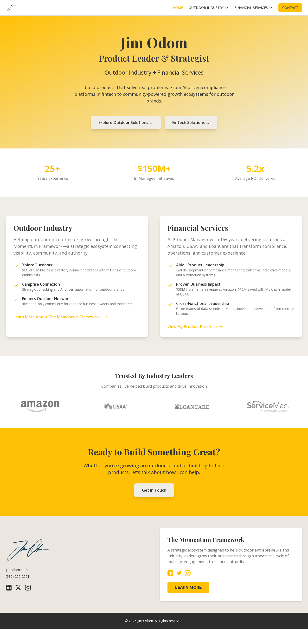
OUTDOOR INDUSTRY (206, 7)
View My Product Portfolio (192, 326)
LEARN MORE (188, 587)
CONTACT (290, 7)
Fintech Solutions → (191, 122)
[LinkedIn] (9, 587)
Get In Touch (154, 490)
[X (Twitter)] (18, 587)
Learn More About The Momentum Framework (57, 317)
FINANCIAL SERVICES (251, 7)
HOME (178, 7)
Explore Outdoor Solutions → (125, 122)
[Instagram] (28, 587)
